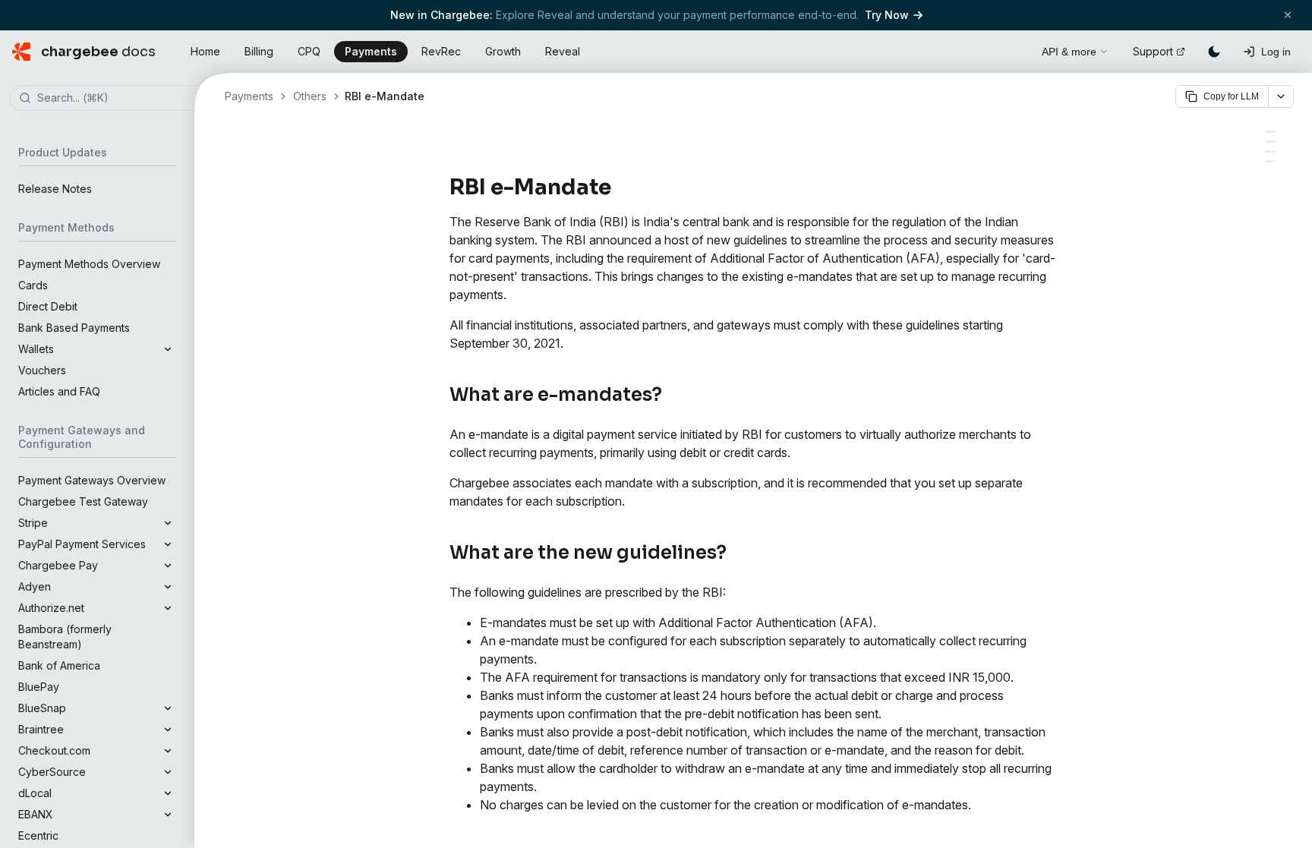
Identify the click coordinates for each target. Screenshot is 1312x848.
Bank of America (59, 665)
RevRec (441, 51)
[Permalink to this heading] (620, 187)
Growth (503, 51)
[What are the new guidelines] (1270, 141)
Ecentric (38, 835)
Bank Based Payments (74, 327)
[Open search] (1013, 49)
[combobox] (120, 98)
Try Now (887, 14)
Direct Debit (47, 306)
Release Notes (55, 188)
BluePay (38, 686)
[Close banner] (1288, 15)
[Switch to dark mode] (1214, 51)
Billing (258, 51)
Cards (33, 285)
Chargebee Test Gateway (83, 501)
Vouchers (42, 370)
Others (309, 96)
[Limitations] (1270, 161)
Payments (371, 51)
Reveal (562, 51)
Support (1153, 51)
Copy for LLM (1231, 96)
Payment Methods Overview (89, 263)
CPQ (309, 51)
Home (205, 51)
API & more (1069, 52)
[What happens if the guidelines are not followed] (1270, 151)
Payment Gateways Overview (92, 480)
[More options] (1281, 96)
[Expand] (167, 349)
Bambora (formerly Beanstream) (65, 637)
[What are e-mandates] (1270, 132)
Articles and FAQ (59, 391)
